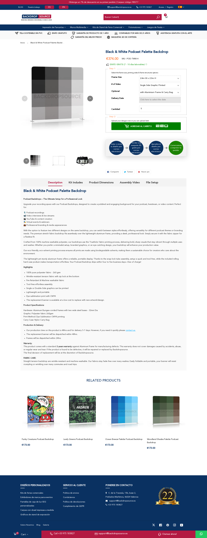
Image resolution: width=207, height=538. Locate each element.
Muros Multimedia (78, 27)
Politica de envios (71, 493)
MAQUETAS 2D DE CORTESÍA (123, 37)
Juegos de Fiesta (155, 27)
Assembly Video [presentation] (130, 182)
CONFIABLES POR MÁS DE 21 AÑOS (134, 33)
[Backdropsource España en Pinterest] (167, 525)
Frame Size (116, 77)
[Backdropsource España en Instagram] (174, 525)
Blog (38, 525)
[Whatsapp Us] (201, 534)
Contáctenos (69, 497)
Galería (46, 525)
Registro (170, 7)
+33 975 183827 (145, 7)
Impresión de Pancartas (53, 27)
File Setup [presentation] (152, 182)
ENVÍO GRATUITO (59, 33)
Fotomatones (135, 27)
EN (63, 7)
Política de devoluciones (74, 502)
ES (49, 7)
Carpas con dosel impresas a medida (37, 510)
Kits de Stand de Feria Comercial (108, 27)
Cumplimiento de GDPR (73, 506)
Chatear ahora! (169, 534)
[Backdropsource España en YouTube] (181, 525)
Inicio (22, 43)
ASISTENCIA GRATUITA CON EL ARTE (176, 33)
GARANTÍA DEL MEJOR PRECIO (88, 37)
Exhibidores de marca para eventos (36, 497)
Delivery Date (117, 98)
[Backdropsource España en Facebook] (160, 525)
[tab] (55, 183)
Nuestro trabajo (34, 7)
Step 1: (112, 69)
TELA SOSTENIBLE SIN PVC (30, 33)
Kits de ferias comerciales (31, 493)
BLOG (20, 7)
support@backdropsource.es (120, 7)
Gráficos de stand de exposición (35, 515)
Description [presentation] (55, 182)
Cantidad (115, 109)
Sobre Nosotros (27, 525)
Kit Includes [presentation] (76, 182)
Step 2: (112, 117)
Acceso (161, 7)
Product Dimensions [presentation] (101, 182)
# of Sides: (116, 84)
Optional (115, 91)
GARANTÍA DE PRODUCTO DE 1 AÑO (92, 33)
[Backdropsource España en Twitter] (153, 525)
